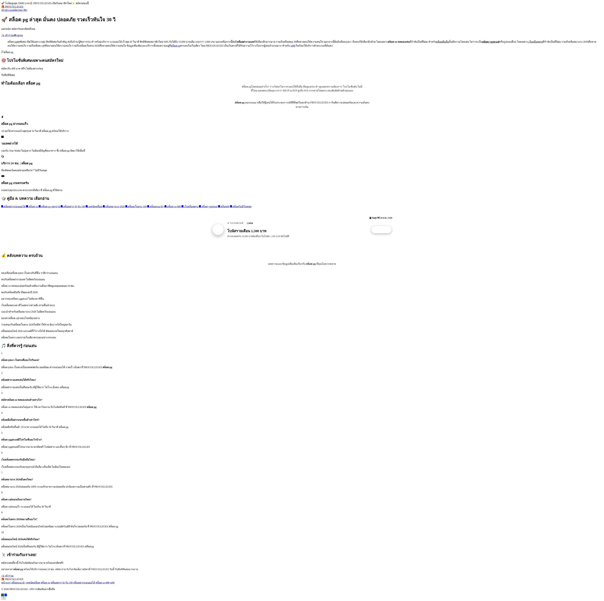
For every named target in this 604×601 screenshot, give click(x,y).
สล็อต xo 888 (173, 206)
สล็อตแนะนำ (156, 206)
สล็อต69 (224, 206)
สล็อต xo (33, 206)
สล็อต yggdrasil (209, 206)
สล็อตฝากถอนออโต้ (14, 206)
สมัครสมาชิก (20, 10)
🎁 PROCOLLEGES (12, 6)
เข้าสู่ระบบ (7, 10)
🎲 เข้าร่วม (7, 35)
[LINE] (2, 595)
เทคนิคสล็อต (95, 206)
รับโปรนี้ (383, 230)
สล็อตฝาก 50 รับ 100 (74, 206)
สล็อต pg (175, 45)
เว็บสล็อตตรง (190, 206)
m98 (293, 45)
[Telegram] (5, 595)
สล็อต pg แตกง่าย (50, 206)
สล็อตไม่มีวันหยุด (242, 206)
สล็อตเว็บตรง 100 (137, 206)
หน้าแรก (6, 582)
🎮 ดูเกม (18, 35)
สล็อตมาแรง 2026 (115, 206)
